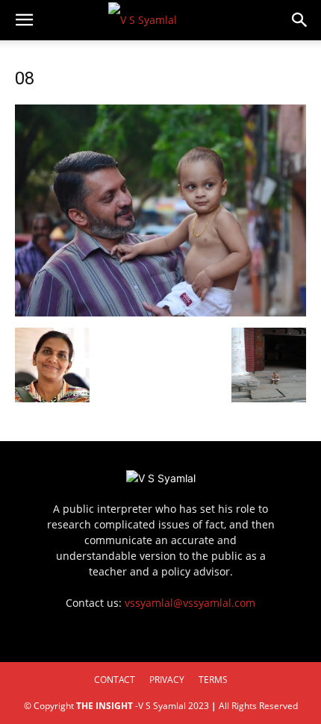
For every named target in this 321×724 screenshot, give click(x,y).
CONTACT (114, 679)
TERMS (213, 679)
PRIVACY (166, 679)
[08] (160, 312)
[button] (24, 20)
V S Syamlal (162, 705)
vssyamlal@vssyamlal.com (190, 603)
